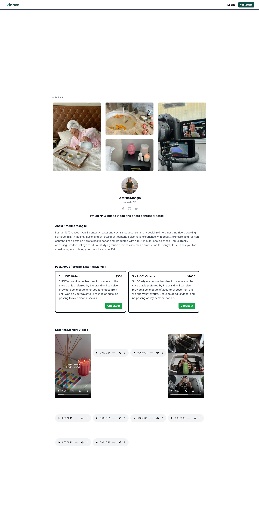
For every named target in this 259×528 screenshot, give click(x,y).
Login (231, 4)
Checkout (113, 305)
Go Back (59, 97)
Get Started (246, 4)
